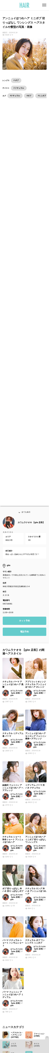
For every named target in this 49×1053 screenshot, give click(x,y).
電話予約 (24, 637)
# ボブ (16, 80)
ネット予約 (24, 626)
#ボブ (29, 96)
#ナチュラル (15, 96)
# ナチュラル (19, 88)
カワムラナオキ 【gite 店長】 (31, 528)
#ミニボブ (42, 96)
